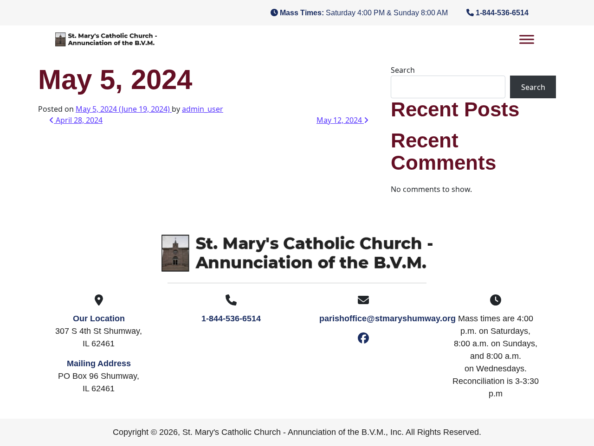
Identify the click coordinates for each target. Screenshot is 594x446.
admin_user (202, 109)
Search (403, 70)
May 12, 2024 (340, 120)
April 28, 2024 (78, 120)
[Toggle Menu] (526, 39)
